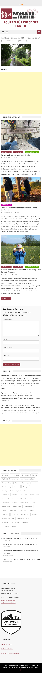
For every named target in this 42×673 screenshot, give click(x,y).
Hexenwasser (29, 499)
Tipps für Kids (18, 152)
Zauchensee (5, 526)
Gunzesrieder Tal (17, 499)
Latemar (4, 510)
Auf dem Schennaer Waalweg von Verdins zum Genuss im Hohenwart (20, 551)
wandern (34, 514)
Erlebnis (26, 491)
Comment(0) (24, 41)
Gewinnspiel (23, 495)
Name (6, 339)
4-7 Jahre (5, 475)
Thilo (15, 41)
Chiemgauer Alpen (7, 491)
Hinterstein (5, 503)
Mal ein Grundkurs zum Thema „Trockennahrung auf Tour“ (20, 544)
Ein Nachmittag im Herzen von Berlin (15, 155)
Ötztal (14, 526)
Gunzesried (5, 499)
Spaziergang (25, 514)
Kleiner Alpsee (17, 507)
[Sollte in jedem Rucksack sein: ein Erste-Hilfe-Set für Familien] (21, 189)
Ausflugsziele (6, 152)
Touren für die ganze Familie (21, 24)
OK (21, 670)
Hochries (14, 503)
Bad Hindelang (6, 487)
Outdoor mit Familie (7, 649)
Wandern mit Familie (8, 518)
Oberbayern (22, 510)
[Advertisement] (21, 93)
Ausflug (34, 483)
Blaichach (16, 487)
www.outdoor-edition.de (8, 600)
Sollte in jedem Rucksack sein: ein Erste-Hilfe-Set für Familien (20, 208)
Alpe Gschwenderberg (27, 479)
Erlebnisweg (5, 495)
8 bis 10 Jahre (15, 475)
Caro (18, 213)
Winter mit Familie (6, 644)
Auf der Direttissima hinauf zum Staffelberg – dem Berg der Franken (21, 270)
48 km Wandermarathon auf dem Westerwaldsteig (7, 298)
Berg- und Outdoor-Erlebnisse (10, 653)
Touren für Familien (32, 152)
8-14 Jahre (25, 475)
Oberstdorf (5, 514)
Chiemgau (26, 487)
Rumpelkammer (6, 205)
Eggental (18, 491)
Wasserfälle (15, 522)
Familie (14, 495)
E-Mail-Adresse (9, 347)
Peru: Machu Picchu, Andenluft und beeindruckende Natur (20, 538)
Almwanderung (13, 479)
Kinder (33, 503)
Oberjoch (31, 510)
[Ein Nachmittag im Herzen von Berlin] (21, 135)
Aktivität (34, 475)
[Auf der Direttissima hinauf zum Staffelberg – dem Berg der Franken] (21, 249)
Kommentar (8, 319)
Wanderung (5, 522)
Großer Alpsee (34, 495)
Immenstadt (24, 503)
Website (6, 356)
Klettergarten (28, 507)
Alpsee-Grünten (7, 483)
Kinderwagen (6, 507)
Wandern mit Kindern (23, 518)
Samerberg (15, 514)
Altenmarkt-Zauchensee (22, 483)
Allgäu (4, 479)
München (13, 510)
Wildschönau (26, 522)
